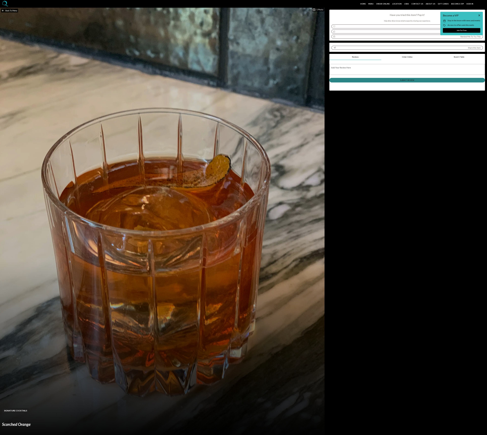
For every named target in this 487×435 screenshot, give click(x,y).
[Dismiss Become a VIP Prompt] (479, 15)
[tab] (355, 57)
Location (397, 4)
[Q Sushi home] (13, 4)
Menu (371, 4)
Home (363, 4)
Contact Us (417, 4)
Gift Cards (443, 4)
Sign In (469, 4)
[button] (9, 10)
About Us (430, 4)
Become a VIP (457, 4)
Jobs (406, 4)
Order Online (383, 4)
